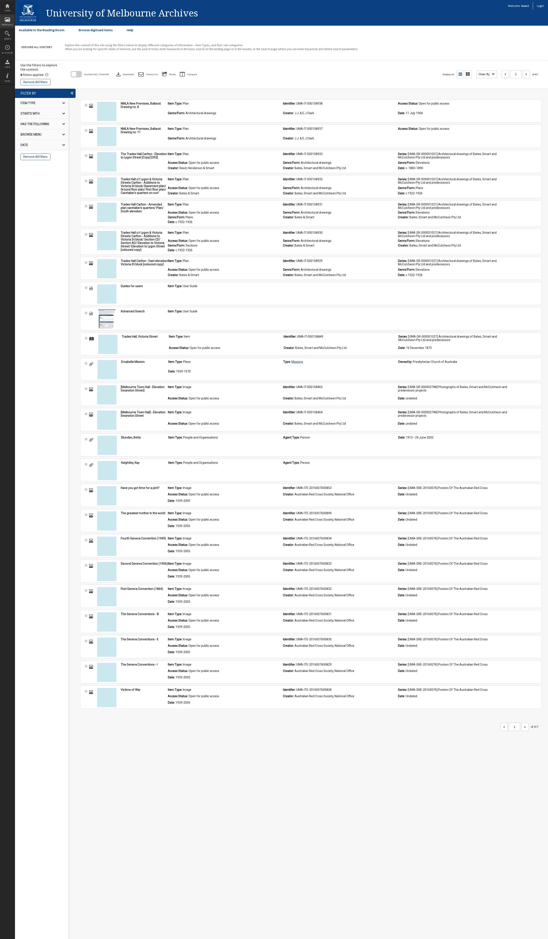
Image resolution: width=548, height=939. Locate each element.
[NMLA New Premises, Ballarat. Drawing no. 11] (106, 136)
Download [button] (124, 74)
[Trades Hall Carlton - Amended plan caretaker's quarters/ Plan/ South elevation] (106, 212)
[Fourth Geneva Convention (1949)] (106, 546)
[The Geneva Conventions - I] (106, 672)
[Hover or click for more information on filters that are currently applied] (47, 74)
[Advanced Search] (106, 319)
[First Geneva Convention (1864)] (106, 596)
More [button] (7, 81)
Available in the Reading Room (41, 30)
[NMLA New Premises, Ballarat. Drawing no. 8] (106, 111)
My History (7, 53)
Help (130, 30)
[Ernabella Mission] (107, 369)
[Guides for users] (106, 294)
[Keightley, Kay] (107, 470)
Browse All (7, 24)
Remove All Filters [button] (35, 82)
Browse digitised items (96, 30)
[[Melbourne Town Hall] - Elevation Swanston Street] (106, 420)
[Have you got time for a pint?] (106, 495)
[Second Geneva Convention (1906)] (106, 571)
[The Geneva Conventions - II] (106, 647)
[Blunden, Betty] (107, 445)
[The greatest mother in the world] (106, 521)
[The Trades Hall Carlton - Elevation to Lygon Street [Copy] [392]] (106, 161)
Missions (297, 361)
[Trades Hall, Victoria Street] (108, 344)
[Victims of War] (106, 697)
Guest (525, 6)
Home (7, 10)
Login (7, 67)
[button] (148, 74)
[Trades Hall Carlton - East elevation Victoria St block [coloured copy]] (106, 268)
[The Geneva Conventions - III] (106, 622)
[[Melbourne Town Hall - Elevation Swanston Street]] (106, 395)
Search (7, 38)
